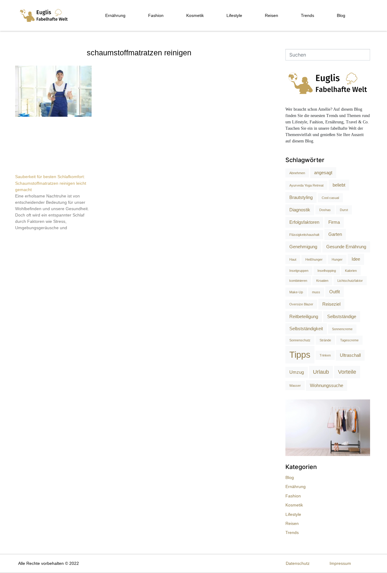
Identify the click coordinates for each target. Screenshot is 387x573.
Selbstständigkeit (306, 328)
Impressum (340, 563)
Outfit (334, 291)
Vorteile (347, 372)
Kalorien (351, 270)
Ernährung (115, 15)
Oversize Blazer (301, 304)
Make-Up (296, 292)
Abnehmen (297, 173)
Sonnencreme (342, 329)
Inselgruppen (298, 270)
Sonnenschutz (300, 340)
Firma (334, 222)
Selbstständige (341, 316)
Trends (307, 15)
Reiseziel (331, 304)
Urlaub (321, 372)
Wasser (295, 385)
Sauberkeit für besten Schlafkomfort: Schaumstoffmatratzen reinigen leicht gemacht (50, 183)
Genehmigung (303, 246)
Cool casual (330, 198)
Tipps (300, 355)
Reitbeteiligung (303, 316)
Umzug (296, 372)
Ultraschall (350, 355)
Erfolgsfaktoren (304, 222)
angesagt (323, 172)
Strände (325, 340)
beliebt (339, 184)
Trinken (325, 355)
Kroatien (322, 280)
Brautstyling (301, 197)
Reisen (271, 15)
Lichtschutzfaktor (350, 280)
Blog (341, 15)
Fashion (156, 15)
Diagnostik (299, 209)
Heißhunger (314, 259)
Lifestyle (234, 15)
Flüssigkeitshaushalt (304, 234)
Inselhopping (326, 270)
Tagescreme (349, 340)
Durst (344, 210)
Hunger (337, 259)
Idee (356, 259)
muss (316, 292)
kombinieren (298, 280)
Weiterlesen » (26, 238)
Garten (335, 234)
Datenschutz (298, 563)
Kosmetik (195, 15)
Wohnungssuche (326, 385)
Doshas (325, 210)
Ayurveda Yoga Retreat (306, 185)
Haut (292, 259)
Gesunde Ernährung (346, 246)
